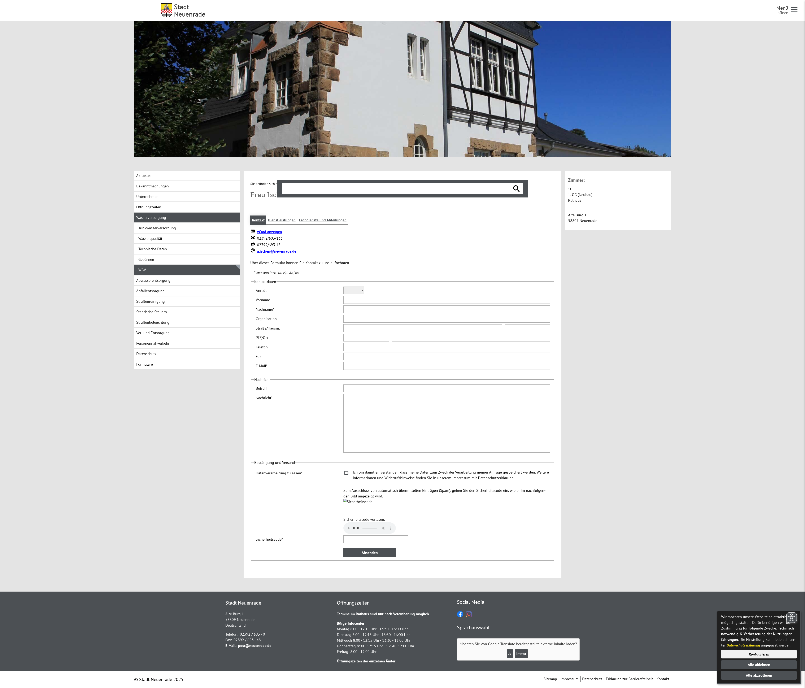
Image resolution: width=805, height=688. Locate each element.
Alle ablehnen (759, 664)
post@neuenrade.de (254, 645)
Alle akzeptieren (759, 675)
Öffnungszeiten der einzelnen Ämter (366, 661)
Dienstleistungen (282, 220)
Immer (521, 653)
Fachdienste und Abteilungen (323, 220)
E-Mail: (230, 645)
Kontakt (258, 220)
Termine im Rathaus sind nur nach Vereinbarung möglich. (383, 613)
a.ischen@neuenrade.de (276, 251)
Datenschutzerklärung (743, 645)
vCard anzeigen (269, 231)
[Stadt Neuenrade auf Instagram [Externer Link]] (469, 616)
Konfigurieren (759, 654)
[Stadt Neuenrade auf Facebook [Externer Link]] (460, 616)
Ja (510, 653)
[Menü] (796, 9)
